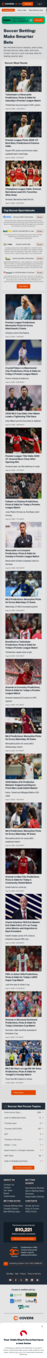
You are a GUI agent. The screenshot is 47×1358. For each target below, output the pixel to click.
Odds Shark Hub (20, 1352)
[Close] (42, 1327)
